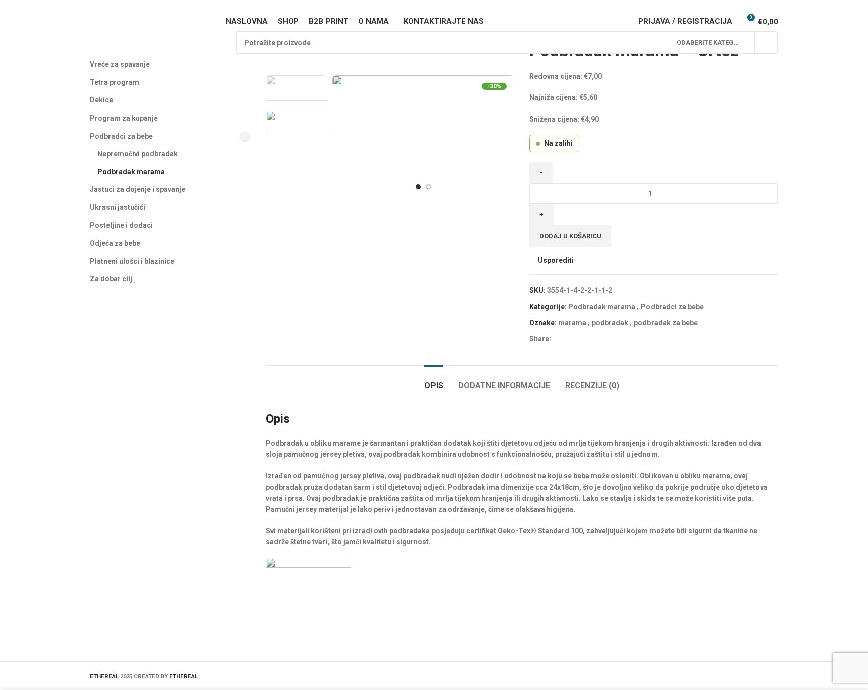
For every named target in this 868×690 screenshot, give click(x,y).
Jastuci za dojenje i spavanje (137, 189)
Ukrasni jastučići (117, 207)
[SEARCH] (766, 42)
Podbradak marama (601, 307)
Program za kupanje (124, 118)
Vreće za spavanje (120, 64)
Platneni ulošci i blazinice (132, 261)
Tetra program (114, 82)
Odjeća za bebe (115, 243)
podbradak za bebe (666, 323)
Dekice (101, 100)
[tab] (433, 380)
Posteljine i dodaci (121, 225)
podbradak (610, 323)
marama (572, 323)
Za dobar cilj (111, 279)
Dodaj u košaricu (570, 236)
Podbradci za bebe (672, 307)
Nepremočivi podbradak (137, 154)
